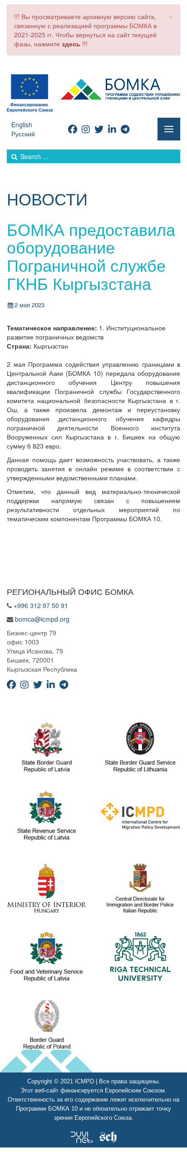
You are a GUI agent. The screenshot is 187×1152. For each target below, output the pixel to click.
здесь (71, 43)
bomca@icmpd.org (42, 618)
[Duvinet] (82, 1136)
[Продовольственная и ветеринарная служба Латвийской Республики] (46, 959)
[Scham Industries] (108, 1136)
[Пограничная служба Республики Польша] (47, 1027)
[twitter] (98, 128)
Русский (23, 133)
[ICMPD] (140, 818)
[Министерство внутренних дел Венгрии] (46, 890)
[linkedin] (112, 128)
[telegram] (125, 128)
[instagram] (86, 128)
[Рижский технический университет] (140, 959)
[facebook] (72, 128)
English (21, 124)
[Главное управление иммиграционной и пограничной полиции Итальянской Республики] (140, 890)
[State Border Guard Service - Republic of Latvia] (140, 750)
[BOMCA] (93, 92)
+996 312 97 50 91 (41, 605)
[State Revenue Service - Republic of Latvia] (46, 818)
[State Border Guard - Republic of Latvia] (46, 750)
